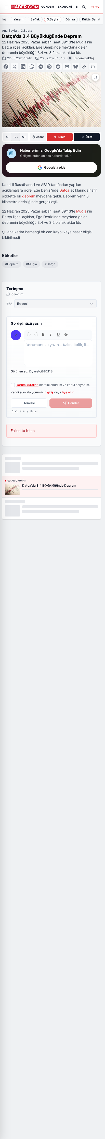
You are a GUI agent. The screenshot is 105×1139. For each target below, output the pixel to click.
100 (15, 136)
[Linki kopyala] (84, 66)
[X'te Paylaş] (14, 66)
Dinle (61, 137)
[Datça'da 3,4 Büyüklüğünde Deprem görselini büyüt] (95, 77)
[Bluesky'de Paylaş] (75, 66)
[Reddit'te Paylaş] (58, 66)
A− (7, 137)
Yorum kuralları (27, 385)
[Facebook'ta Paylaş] (5, 66)
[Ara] (84, 7)
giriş (50, 392)
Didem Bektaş (84, 58)
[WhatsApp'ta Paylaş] (32, 66)
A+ (24, 137)
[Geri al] (28, 334)
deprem (28, 196)
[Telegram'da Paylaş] (40, 66)
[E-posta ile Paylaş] (67, 66)
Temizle (29, 403)
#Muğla (31, 264)
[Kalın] (43, 334)
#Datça (50, 264)
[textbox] (58, 352)
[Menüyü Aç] (6, 7)
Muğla (81, 211)
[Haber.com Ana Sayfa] (25, 6)
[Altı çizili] (58, 334)
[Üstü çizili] (66, 334)
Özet (89, 137)
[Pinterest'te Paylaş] (49, 66)
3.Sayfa (26, 30)
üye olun (68, 392)
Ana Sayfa (9, 30)
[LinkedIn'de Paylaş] (23, 66)
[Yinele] (36, 334)
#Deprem (11, 264)
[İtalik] (50, 334)
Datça (64, 190)
